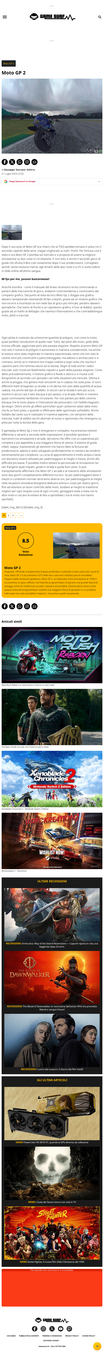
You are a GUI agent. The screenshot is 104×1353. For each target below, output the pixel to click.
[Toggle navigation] (5, 17)
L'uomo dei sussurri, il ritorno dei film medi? (52, 1069)
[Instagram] (45, 1328)
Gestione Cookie (51, 1340)
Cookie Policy (88, 1336)
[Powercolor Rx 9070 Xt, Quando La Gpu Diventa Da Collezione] (52, 1113)
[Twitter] (53, 1328)
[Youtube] (62, 1328)
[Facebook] (36, 1328)
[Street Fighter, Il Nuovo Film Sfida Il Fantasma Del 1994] (52, 1233)
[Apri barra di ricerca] (99, 17)
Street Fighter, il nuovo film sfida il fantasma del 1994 (52, 1261)
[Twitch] (69, 1328)
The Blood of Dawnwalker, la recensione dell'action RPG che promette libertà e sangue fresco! (52, 1008)
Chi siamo (11, 1336)
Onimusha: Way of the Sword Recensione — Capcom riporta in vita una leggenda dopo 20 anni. (52, 945)
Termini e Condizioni (52, 1336)
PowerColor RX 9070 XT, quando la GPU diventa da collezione (52, 1142)
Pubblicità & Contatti (29, 1336)
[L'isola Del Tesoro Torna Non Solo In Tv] (52, 1173)
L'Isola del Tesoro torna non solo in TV (52, 1202)
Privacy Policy (72, 1336)
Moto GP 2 (8, 63)
